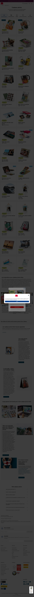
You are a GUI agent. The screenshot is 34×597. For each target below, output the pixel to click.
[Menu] (32, 586)
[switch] (31, 592)
